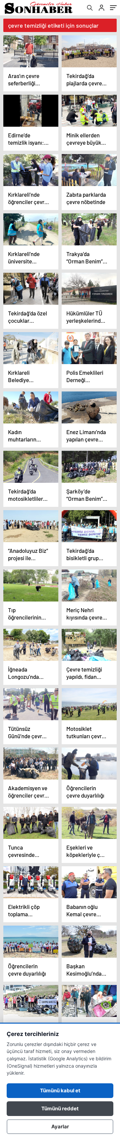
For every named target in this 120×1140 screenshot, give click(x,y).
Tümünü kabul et (60, 1090)
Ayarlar (60, 1126)
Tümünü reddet (60, 1108)
